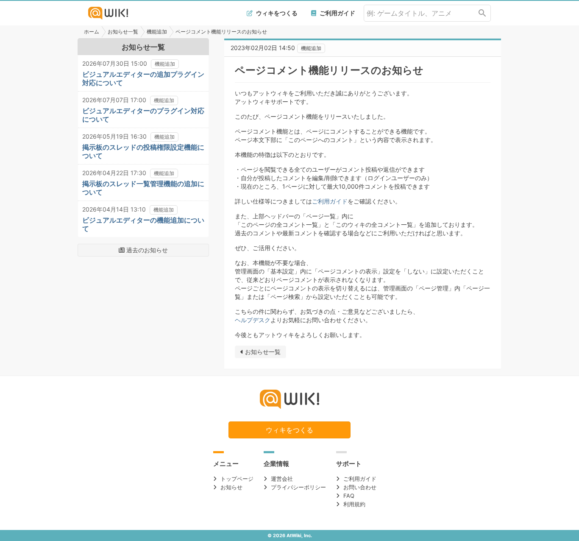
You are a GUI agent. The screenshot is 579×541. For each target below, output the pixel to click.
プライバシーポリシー (298, 487)
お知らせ (231, 487)
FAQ (348, 495)
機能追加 (157, 31)
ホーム (91, 31)
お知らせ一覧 (123, 31)
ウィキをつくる (276, 13)
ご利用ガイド (336, 13)
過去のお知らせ (146, 250)
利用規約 (354, 504)
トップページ (236, 478)
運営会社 (282, 478)
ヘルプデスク (252, 319)
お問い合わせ (359, 487)
